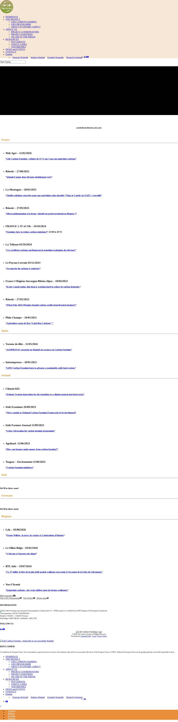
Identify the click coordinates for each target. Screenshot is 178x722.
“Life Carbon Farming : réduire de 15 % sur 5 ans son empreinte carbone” (41, 159)
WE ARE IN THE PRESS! (23, 37)
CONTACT (11, 52)
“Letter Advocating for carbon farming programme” (30, 431)
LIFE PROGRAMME (21, 24)
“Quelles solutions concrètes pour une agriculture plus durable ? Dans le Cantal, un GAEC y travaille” (54, 195)
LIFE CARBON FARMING (24, 22)
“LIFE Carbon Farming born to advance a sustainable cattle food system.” (41, 368)
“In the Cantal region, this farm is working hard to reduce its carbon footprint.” (43, 287)
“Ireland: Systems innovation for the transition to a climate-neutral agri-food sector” (45, 394)
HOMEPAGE (12, 17)
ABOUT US (11, 29)
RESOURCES (12, 39)
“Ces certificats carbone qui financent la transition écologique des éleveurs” (41, 250)
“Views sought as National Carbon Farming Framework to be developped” (41, 412)
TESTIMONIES (18, 47)
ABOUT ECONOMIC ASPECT (26, 27)
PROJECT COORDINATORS (25, 32)
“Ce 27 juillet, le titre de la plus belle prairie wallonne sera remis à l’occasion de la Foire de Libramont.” (54, 572)
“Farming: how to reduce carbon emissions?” (27, 232)
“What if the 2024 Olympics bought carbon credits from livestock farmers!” (41, 305)
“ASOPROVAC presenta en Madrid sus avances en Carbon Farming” (39, 350)
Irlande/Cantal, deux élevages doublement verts (29, 177)
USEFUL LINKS (19, 44)
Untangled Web (86, 636)
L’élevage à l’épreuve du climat (21, 554)
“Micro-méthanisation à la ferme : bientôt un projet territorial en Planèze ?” (41, 213)
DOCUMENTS (18, 42)
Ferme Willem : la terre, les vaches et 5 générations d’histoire (35, 535)
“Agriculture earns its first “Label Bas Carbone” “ (29, 323)
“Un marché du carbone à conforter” (23, 268)
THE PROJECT (13, 19)
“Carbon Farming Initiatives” (20, 467)
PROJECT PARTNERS (22, 34)
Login (94, 636)
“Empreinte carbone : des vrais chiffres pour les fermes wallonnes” (37, 590)
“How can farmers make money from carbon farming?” (32, 449)
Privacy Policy (102, 636)
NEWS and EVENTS (15, 49)
